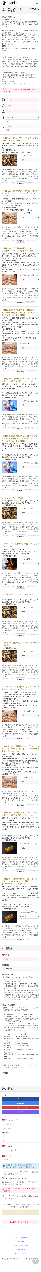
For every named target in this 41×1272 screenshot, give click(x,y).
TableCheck (20, 1112)
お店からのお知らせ (8, 17)
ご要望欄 (5, 1073)
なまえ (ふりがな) (10, 1120)
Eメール (6, 1156)
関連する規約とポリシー (30, 1204)
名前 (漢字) (5, 1132)
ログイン (5, 1095)
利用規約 (20, 1241)
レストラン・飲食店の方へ (20, 1238)
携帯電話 (7, 1146)
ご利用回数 (5, 965)
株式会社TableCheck (18, 1259)
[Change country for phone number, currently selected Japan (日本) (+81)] (4, 1150)
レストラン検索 (20, 1253)
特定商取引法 (20, 1249)
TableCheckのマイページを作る (15, 1178)
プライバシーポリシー (20, 1245)
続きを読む (20, 183)
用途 (5, 955)
